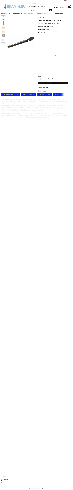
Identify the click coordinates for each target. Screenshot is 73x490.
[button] (50, 10)
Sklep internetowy (35, 488)
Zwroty (2, 482)
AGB (2, 480)
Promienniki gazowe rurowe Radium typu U (43, 13)
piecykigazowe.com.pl (5, 13)
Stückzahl (40, 76)
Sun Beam (40, 17)
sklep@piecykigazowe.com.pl (38, 6)
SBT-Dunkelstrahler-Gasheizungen (26, 13)
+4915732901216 (35, 3)
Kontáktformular (5, 479)
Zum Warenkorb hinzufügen (53, 83)
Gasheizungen (15, 13)
